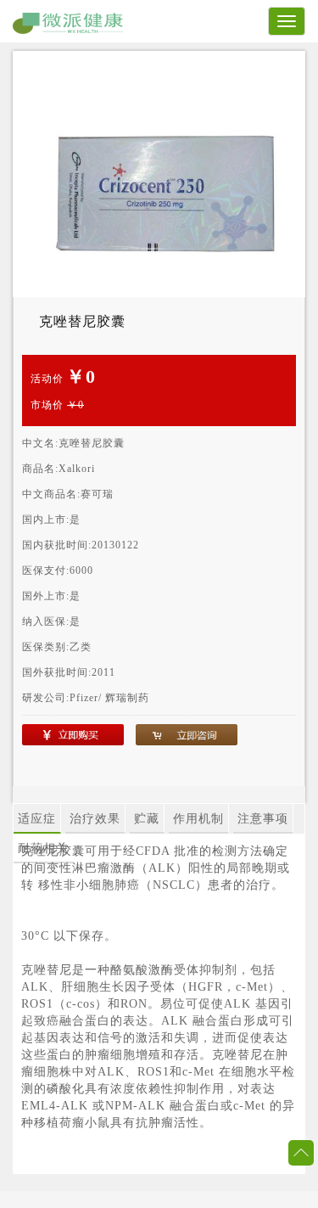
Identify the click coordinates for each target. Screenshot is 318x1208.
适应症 (37, 818)
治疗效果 (95, 818)
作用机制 (198, 818)
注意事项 (262, 818)
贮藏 (146, 818)
